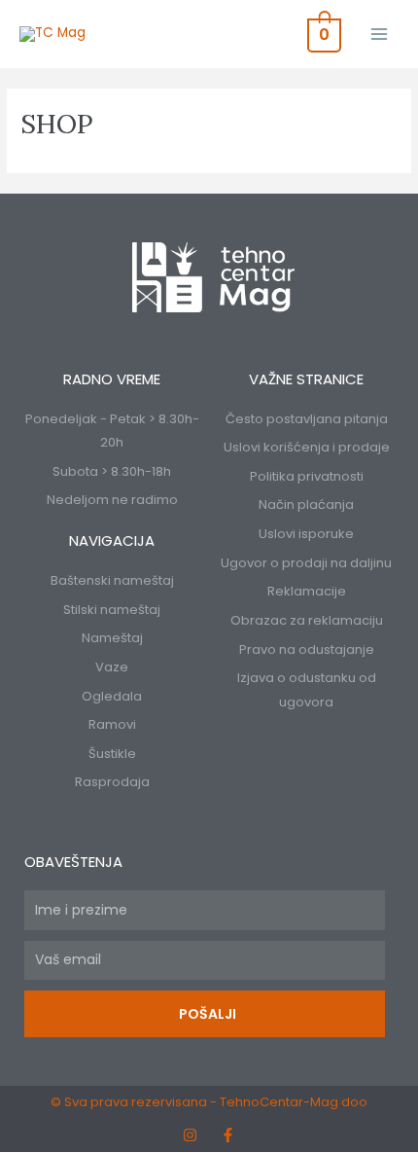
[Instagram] (190, 1135)
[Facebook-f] (228, 1135)
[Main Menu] (380, 34)
